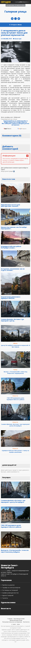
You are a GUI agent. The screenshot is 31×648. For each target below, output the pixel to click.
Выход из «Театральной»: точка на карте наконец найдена (15, 551)
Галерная (4, 570)
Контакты (26, 622)
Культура (18, 38)
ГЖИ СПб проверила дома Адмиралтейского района (15, 398)
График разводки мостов (10, 593)
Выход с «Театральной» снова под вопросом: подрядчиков (15, 372)
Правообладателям (16, 620)
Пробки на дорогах (8, 585)
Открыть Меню (16, 24)
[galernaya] (18, 18)
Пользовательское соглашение (12, 622)
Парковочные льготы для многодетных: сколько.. (10, 205)
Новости (15, 396)
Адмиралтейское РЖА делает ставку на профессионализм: (15, 451)
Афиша (15, 343)
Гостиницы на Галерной (10, 590)
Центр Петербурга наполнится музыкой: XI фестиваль (15, 346)
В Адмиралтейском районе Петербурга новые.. (11, 247)
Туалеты (5, 598)
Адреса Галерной (7, 595)
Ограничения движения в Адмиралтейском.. (10, 297)
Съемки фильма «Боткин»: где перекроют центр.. (12, 320)
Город (15, 369)
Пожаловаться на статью (9, 119)
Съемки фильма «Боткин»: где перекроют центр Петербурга (15, 425)
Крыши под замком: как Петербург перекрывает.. (14, 228)
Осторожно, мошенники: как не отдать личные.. (13, 269)
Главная (9, 618)
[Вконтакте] (12, 18)
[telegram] (15, 18)
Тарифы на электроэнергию (11, 587)
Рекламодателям (19, 618)
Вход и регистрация (7, 171)
